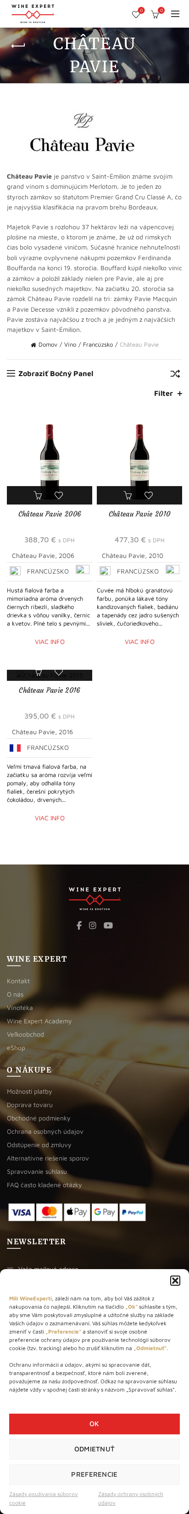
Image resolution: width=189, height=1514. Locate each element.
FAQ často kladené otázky (44, 1185)
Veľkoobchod (25, 1034)
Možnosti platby (29, 1091)
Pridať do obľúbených (60, 495)
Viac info (50, 641)
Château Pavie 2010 (139, 514)
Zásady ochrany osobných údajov (130, 1498)
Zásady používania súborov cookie (43, 1498)
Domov (48, 344)
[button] (175, 1280)
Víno (70, 344)
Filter (163, 393)
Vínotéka (20, 1007)
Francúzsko (98, 344)
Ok (94, 1423)
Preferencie (94, 1474)
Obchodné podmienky (39, 1118)
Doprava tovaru (30, 1104)
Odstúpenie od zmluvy (39, 1145)
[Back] (18, 46)
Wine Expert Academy (39, 1021)
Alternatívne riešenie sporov (48, 1158)
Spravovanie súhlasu (37, 1171)
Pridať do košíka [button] (39, 495)
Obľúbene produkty (141, 10)
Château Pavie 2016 (49, 690)
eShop (16, 1047)
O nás (15, 994)
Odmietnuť (94, 1449)
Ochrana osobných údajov (45, 1131)
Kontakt (18, 981)
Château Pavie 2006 (49, 514)
